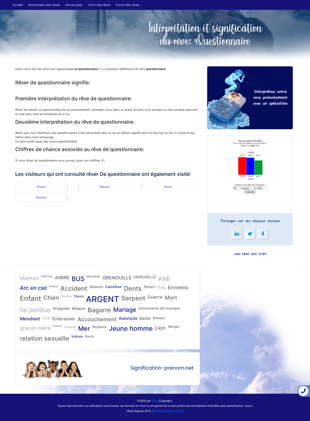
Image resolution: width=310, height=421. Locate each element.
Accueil (18, 5)
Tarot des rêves (99, 5)
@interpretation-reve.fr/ (167, 411)
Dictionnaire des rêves (44, 5)
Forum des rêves (128, 5)
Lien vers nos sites (250, 254)
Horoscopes (73, 5)
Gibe (154, 401)
